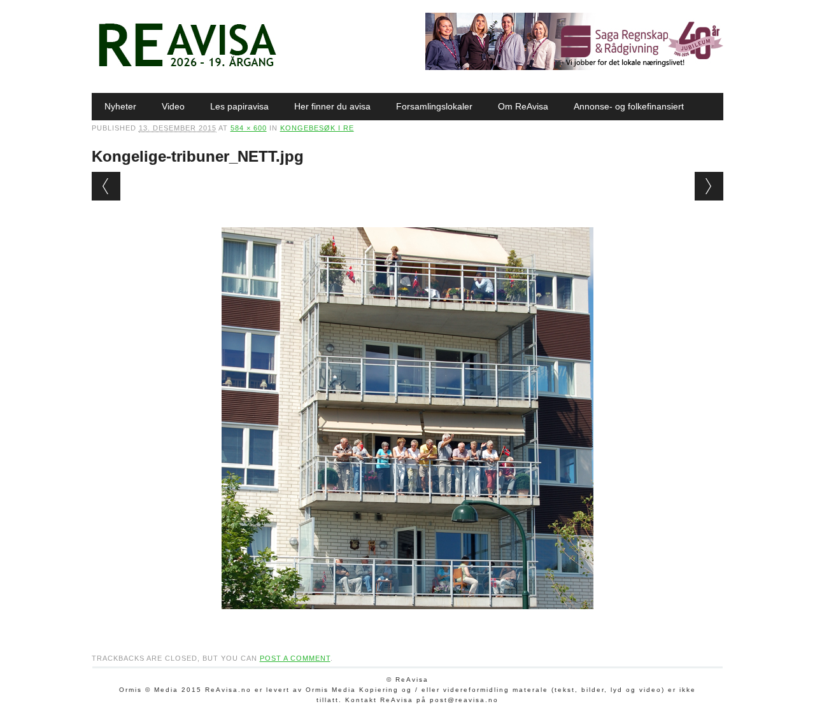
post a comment (295, 658)
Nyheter (120, 106)
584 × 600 (248, 128)
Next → (709, 186)
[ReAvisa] (187, 67)
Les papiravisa (239, 106)
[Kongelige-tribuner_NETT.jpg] (407, 621)
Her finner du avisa (332, 106)
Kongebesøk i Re (317, 128)
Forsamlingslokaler (434, 106)
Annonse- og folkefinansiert (629, 106)
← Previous (106, 186)
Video (173, 106)
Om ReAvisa (523, 106)
